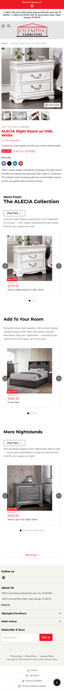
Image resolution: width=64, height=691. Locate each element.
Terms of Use (16, 656)
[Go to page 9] (41, 530)
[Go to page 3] (34, 300)
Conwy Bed (13, 402)
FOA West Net (12, 140)
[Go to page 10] (43, 530)
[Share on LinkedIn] (15, 163)
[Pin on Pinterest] (20, 163)
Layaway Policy (46, 656)
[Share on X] (9, 163)
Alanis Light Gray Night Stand (23, 519)
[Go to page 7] (35, 530)
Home (4, 43)
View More (12, 213)
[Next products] (59, 266)
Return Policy (31, 656)
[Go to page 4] (35, 413)
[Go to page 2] (32, 300)
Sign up (46, 637)
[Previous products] (5, 266)
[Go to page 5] (30, 530)
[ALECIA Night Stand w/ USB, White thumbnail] (6, 115)
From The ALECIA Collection (15, 127)
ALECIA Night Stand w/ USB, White (26, 289)
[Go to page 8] (38, 530)
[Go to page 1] (29, 301)
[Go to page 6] (33, 530)
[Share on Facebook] (3, 163)
